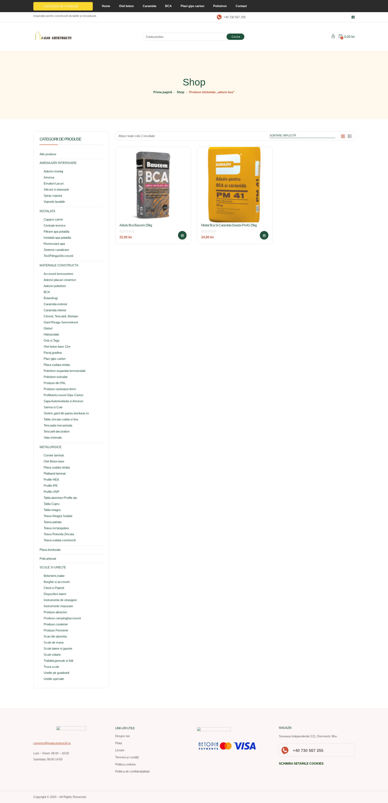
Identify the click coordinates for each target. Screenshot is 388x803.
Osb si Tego (51, 340)
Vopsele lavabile (54, 201)
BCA (168, 6)
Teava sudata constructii (60, 540)
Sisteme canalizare (56, 249)
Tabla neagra (52, 510)
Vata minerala (53, 437)
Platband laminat (54, 473)
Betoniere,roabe (54, 575)
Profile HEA (51, 479)
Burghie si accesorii (57, 582)
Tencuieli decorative (57, 431)
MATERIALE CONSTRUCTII (59, 265)
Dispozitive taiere (55, 594)
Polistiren (220, 6)
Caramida (149, 6)
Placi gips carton (192, 6)
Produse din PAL (55, 383)
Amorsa (49, 177)
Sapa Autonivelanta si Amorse (63, 401)
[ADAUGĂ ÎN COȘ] (182, 235)
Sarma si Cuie (53, 407)
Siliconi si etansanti (56, 189)
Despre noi (122, 736)
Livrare (119, 750)
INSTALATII (47, 211)
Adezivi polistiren (55, 286)
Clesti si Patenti (54, 588)
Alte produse (48, 154)
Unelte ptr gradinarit (56, 672)
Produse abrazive (55, 612)
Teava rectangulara (56, 528)
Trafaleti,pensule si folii (58, 660)
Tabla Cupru (51, 503)
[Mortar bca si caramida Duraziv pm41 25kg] (235, 184)
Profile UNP (51, 491)
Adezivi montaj (53, 171)
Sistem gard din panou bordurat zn (66, 413)
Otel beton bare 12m (57, 346)
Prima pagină (162, 92)
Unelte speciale (54, 679)
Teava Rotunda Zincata (59, 534)
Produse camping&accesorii (62, 618)
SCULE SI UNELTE (53, 567)
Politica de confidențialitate (132, 771)
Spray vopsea (53, 195)
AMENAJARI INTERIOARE (58, 163)
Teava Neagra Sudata (58, 516)
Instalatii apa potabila (57, 237)
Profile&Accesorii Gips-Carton (63, 395)
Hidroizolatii (51, 334)
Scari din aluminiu (55, 636)
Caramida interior (55, 310)
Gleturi (48, 328)
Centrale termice (54, 225)
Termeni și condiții (127, 757)
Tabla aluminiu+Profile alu (60, 497)
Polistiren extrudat (55, 377)
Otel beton (126, 6)
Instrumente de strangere (60, 600)
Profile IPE (51, 485)
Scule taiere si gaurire (58, 648)
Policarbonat (48, 558)
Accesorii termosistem (58, 273)
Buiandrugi (51, 298)
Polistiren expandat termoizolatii (64, 370)
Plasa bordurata (50, 549)
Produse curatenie (56, 624)
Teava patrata (52, 522)
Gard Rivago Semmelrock (61, 322)
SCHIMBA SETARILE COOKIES (301, 763)
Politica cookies (125, 764)
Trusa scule (51, 666)
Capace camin (53, 219)
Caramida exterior (55, 304)
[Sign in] (333, 36)
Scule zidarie (52, 654)
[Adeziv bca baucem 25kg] (153, 184)
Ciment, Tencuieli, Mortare (61, 316)
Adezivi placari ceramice (60, 280)
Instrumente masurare (58, 606)
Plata (118, 743)
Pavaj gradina (53, 352)
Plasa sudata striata (57, 364)
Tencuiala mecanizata (58, 425)
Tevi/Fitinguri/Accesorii (58, 255)
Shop (180, 92)
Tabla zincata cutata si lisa (61, 419)
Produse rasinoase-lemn (60, 389)
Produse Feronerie (56, 630)
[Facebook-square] (353, 17)
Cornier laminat (54, 455)
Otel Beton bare (54, 461)
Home (106, 6)
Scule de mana (53, 642)
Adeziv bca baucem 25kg (135, 225)
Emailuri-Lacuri (53, 183)
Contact (241, 6)
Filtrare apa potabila (56, 231)
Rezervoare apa (54, 243)
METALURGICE (50, 447)
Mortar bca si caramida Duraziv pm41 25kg (229, 225)
